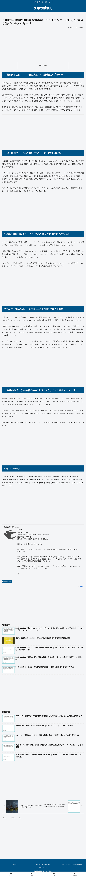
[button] (79, 495)
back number (7, 581)
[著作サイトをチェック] (18, 574)
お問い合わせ (43, 867)
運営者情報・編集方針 (43, 864)
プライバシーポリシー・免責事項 (71, 864)
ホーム (15, 864)
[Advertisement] (43, 44)
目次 (41, 65)
